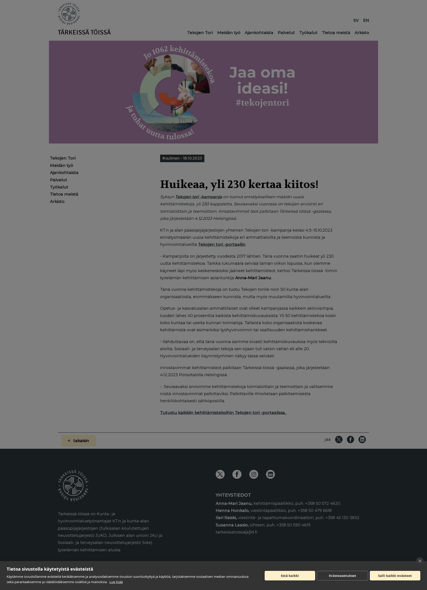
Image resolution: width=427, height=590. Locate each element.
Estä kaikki (290, 575)
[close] (419, 561)
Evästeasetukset (342, 575)
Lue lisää (116, 582)
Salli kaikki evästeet (395, 575)
